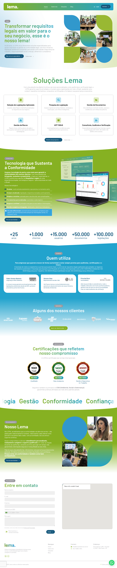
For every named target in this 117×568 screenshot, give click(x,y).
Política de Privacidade (29, 527)
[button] (7, 21)
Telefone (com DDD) (10, 509)
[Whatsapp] (8, 556)
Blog (71, 6)
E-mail (6, 496)
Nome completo (9, 490)
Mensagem (7, 516)
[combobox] (7, 512)
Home (46, 6)
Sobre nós (54, 6)
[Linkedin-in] (6, 556)
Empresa (7, 503)
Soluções (64, 6)
